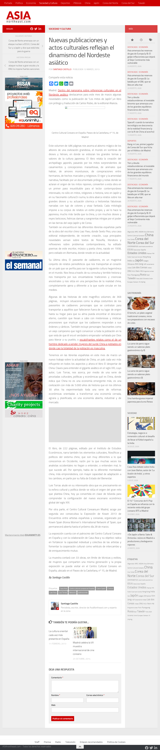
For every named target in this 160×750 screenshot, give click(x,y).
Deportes (65, 3)
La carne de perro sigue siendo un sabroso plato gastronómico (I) (139, 374)
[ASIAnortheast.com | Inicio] (18, 17)
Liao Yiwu (53, 592)
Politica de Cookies (116, 742)
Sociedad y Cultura (48, 3)
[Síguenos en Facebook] (31, 28)
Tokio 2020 (139, 278)
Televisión (70, 742)
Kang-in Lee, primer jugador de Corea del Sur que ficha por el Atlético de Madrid (141, 147)
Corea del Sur (128, 3)
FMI (153, 253)
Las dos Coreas (139, 267)
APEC (136, 232)
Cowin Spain (100, 588)
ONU (130, 271)
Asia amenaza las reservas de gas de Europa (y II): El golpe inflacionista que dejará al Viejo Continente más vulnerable (141, 56)
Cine (129, 239)
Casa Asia (63, 588)
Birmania (150, 232)
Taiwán (141, 3)
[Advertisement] (108, 15)
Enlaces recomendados (91, 742)
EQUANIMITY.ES (32, 535)
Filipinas (149, 253)
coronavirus (133, 246)
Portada (8, 3)
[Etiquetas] (150, 40)
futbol (129, 257)
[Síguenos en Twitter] (35, 28)
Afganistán (131, 232)
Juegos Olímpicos (145, 596)
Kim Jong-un (140, 264)
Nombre (55, 695)
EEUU (130, 249)
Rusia (143, 274)
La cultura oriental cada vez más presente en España (59, 635)
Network (72, 592)
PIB (141, 271)
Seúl (148, 275)
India (130, 260)
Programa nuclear (148, 271)
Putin (129, 275)
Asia (145, 232)
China (87, 3)
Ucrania (146, 278)
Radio (58, 742)
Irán (133, 261)
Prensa (47, 742)
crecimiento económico (145, 246)
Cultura (110, 588)
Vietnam (135, 282)
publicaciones (83, 592)
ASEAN (141, 232)
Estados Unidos (137, 253)
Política (19, 3)
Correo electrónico (95, 695)
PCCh (133, 271)
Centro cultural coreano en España (82, 588)
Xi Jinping (142, 282)
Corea (132, 239)
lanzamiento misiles (140, 600)
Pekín (138, 271)
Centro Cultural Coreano (136, 236)
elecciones (137, 250)
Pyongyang (135, 275)
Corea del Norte (110, 3)
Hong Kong (147, 257)
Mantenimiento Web (14, 535)
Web (53, 705)
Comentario (57, 677)
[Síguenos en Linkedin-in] (39, 28)
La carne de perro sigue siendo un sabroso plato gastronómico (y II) (139, 347)
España (143, 250)
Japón (96, 3)
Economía (31, 3)
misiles (150, 268)
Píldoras (77, 3)
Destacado (133, 47)
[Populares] (132, 40)
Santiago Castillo (62, 69)
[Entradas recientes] (141, 40)
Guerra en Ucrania (137, 257)
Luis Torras (63, 592)
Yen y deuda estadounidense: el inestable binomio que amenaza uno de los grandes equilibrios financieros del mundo (141, 103)
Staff (37, 742)
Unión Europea (138, 615)
